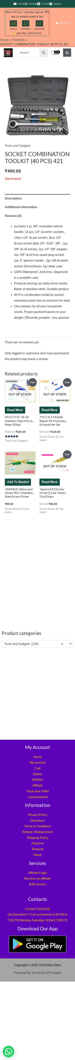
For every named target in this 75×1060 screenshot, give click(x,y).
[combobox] (37, 644)
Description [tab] (13, 198)
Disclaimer (37, 820)
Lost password (38, 797)
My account (37, 762)
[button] (8, 1051)
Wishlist (37, 779)
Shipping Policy (37, 837)
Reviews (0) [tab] (13, 216)
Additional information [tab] (21, 207)
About (37, 855)
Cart (37, 768)
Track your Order (37, 791)
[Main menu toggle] (67, 52)
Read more (15, 410)
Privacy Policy (37, 814)
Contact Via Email (37, 909)
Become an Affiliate (37, 878)
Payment (38, 843)
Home (37, 757)
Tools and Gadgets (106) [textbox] (33, 644)
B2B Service (37, 884)
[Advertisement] (37, 693)
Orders (37, 774)
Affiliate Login (37, 872)
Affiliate (37, 785)
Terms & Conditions (37, 826)
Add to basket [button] (18, 482)
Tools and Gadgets (17, 145)
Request (37, 849)
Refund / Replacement (37, 832)
